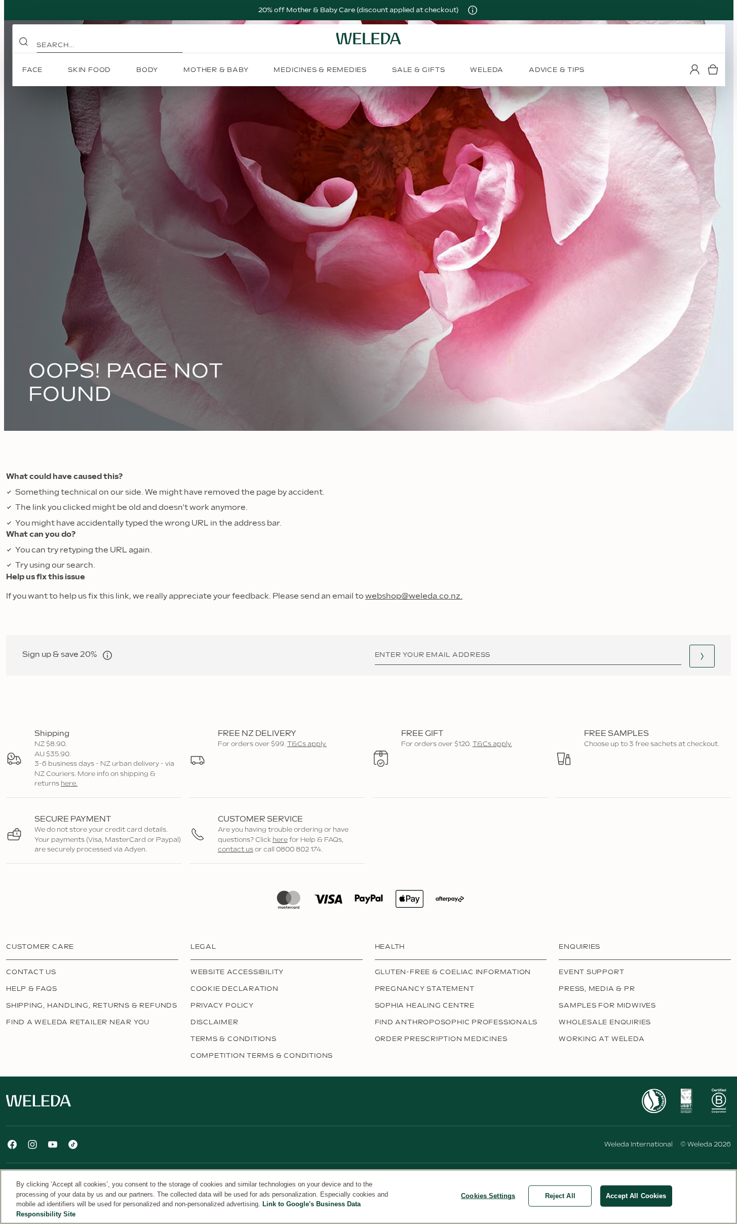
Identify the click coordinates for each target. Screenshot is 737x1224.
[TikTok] (73, 1144)
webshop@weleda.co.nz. (413, 596)
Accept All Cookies (636, 1196)
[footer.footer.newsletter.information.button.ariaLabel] (107, 655)
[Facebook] (12, 1144)
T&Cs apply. (307, 744)
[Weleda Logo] (368, 38)
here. (69, 784)
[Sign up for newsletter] (702, 656)
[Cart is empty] (713, 69)
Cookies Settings (488, 1196)
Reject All (560, 1196)
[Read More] (654, 1101)
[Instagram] (32, 1144)
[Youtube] (53, 1144)
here (280, 840)
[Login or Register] (694, 69)
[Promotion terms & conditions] (473, 10)
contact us (235, 849)
